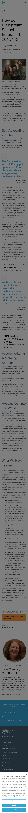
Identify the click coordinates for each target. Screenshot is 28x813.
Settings (14, 801)
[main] (14, 792)
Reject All (14, 805)
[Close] (26, 774)
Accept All (14, 810)
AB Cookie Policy (13, 796)
